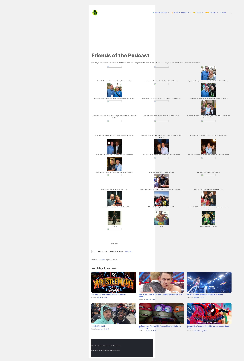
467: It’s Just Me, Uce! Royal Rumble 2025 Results (205, 294)
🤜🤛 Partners (210, 12)
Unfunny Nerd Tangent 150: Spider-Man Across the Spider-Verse (208, 327)
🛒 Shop (223, 13)
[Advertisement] (122, 33)
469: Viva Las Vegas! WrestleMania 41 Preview (108, 294)
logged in (102, 259)
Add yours (128, 251)
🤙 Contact (197, 12)
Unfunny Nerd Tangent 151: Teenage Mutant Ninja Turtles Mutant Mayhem (160, 327)
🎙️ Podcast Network (159, 12)
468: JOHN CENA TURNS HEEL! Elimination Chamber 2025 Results (160, 295)
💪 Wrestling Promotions (180, 12)
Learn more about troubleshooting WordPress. (105, 350)
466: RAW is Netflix (98, 326)
